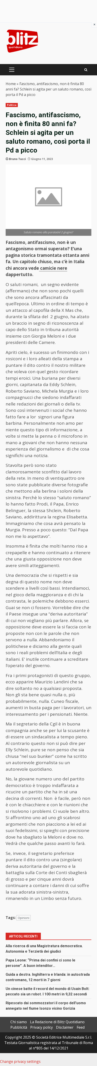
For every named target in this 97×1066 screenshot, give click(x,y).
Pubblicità (18, 1027)
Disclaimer (65, 1027)
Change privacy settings (20, 1061)
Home (11, 83)
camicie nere (53, 268)
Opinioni (23, 918)
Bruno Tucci (17, 159)
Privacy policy (41, 1027)
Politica (11, 105)
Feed (81, 1027)
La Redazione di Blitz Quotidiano (57, 1021)
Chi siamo (18, 1021)
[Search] (85, 69)
